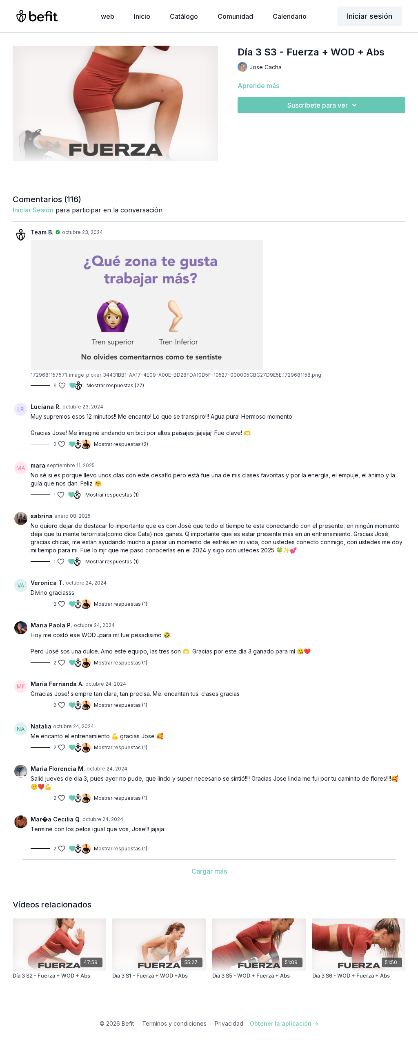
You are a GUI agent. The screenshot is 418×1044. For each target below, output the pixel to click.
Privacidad (229, 1023)
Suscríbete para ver (317, 105)
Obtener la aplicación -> (284, 1023)
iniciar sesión (33, 210)
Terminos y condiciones (174, 1023)
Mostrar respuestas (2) (121, 444)
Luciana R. (46, 406)
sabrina (42, 515)
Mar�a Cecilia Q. (56, 819)
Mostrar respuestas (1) (112, 495)
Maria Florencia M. (58, 768)
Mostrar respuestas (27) (115, 385)
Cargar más (209, 871)
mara (38, 465)
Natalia (41, 726)
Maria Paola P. (51, 625)
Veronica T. (47, 582)
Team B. (42, 232)
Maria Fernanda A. (57, 683)
